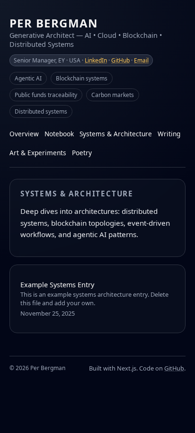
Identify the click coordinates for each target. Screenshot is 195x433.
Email (141, 60)
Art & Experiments (37, 152)
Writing (169, 133)
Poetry (82, 152)
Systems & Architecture (116, 133)
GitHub (120, 60)
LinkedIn (96, 60)
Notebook (59, 133)
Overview (24, 133)
